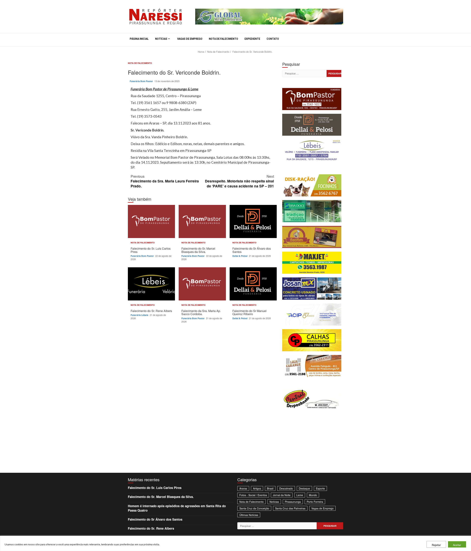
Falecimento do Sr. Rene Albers (151, 283)
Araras (243, 488)
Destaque (304, 488)
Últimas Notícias (248, 515)
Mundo (313, 495)
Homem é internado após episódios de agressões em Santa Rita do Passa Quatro (177, 508)
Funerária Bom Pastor (141, 81)
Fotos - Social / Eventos (253, 495)
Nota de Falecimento (223, 38)
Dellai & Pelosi (240, 256)
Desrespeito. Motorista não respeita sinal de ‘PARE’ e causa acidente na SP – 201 (239, 181)
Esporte (320, 488)
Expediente (252, 38)
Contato (273, 38)
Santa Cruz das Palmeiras (290, 508)
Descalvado (286, 488)
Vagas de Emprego (189, 38)
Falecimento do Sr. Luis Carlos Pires (151, 221)
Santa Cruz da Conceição (254, 508)
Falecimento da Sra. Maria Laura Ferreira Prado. (165, 181)
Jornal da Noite (282, 495)
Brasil (270, 488)
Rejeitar (436, 545)
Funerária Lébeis (140, 315)
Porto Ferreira (315, 502)
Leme (299, 495)
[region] (235, 543)
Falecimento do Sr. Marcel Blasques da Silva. (202, 221)
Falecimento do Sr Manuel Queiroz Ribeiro (253, 283)
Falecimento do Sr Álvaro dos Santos (253, 221)
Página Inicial (139, 38)
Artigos (257, 488)
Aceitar (457, 545)
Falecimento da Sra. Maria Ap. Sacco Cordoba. (202, 283)
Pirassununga (293, 502)
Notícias (161, 38)
